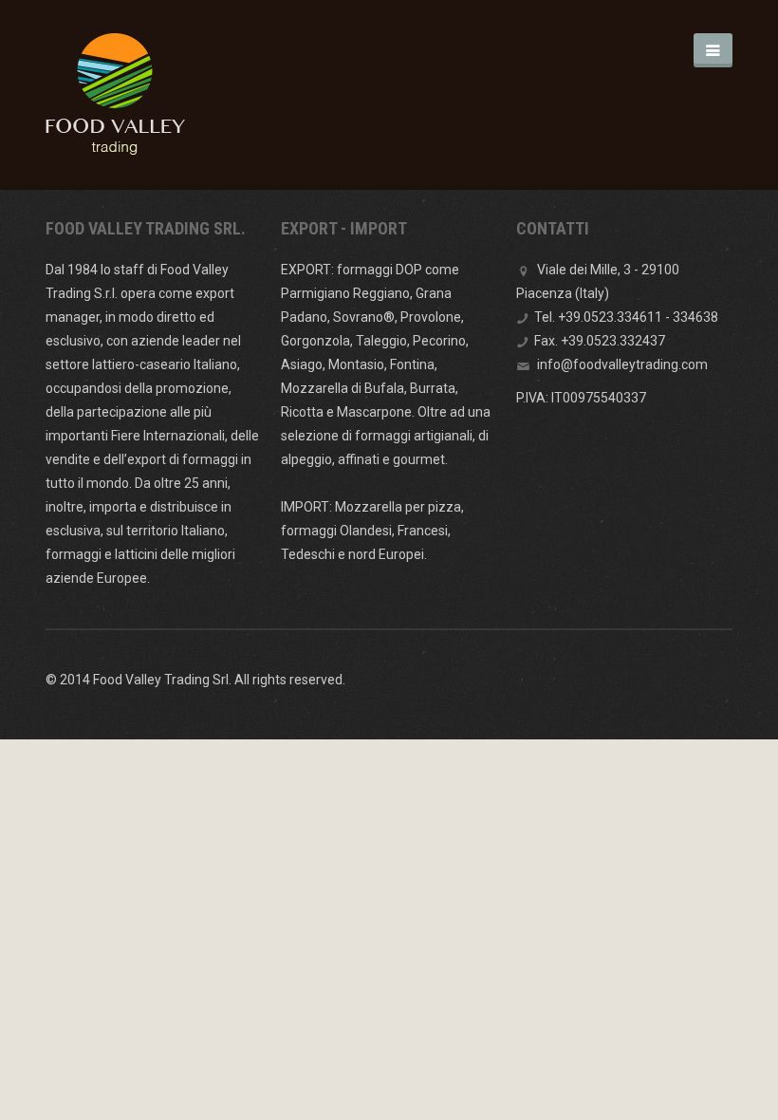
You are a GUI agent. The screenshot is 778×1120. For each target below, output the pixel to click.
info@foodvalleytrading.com (622, 364)
